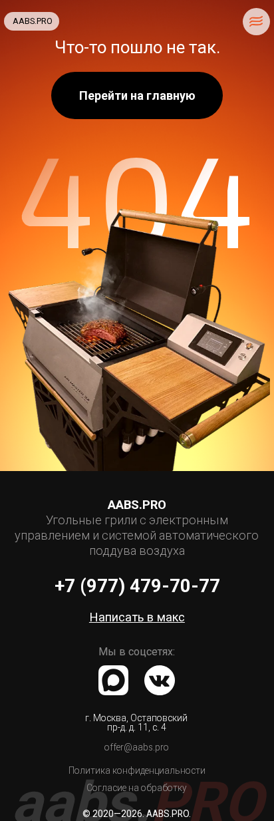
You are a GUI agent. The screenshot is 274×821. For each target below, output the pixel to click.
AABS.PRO (33, 21)
